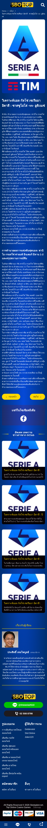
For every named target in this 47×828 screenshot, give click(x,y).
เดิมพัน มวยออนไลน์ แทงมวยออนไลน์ (11, 759)
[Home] (21, 5)
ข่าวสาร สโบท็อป (33, 789)
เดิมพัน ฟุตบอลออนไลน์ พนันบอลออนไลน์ (10, 749)
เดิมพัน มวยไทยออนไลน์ (9, 767)
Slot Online (30, 733)
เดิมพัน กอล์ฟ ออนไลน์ (8, 739)
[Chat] (41, 824)
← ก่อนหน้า (11, 397)
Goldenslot (30, 729)
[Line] (18, 824)
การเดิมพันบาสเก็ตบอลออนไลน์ (12, 731)
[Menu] (6, 824)
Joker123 (29, 737)
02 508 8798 (26, 713)
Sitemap (37, 807)
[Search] (42, 5)
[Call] (29, 824)
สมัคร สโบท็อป (9, 789)
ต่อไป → (37, 397)
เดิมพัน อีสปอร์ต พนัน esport (11, 774)
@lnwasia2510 (26, 705)
